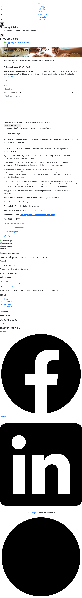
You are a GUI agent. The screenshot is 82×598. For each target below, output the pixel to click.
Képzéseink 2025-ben (11, 301)
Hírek (5, 299)
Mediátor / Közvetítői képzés (15, 227)
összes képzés (9, 76)
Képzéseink (10, 81)
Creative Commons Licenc (13, 284)
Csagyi (42, 6)
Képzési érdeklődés (12, 125)
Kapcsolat (43, 19)
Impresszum (8, 281)
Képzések (43, 9)
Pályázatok (42, 14)
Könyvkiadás (8, 307)
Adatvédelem (8, 286)
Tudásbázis (7, 304)
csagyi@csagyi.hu (17, 223)
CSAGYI (10, 53)
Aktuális (43, 17)
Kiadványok (42, 12)
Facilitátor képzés (11, 232)
